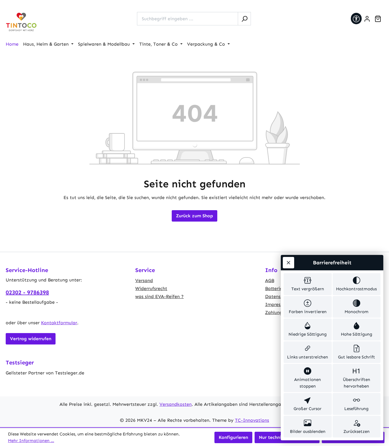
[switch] (308, 284)
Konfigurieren (233, 437)
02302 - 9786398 (27, 292)
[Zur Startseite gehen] (21, 22)
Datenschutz (278, 296)
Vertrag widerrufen (30, 338)
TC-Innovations (252, 420)
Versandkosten (175, 404)
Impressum (277, 304)
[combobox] (187, 18)
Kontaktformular (59, 322)
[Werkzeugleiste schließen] (288, 262)
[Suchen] (244, 18)
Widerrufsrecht (151, 288)
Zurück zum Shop (194, 215)
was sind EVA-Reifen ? (159, 296)
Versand (144, 280)
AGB (269, 280)
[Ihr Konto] (367, 19)
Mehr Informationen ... (31, 440)
